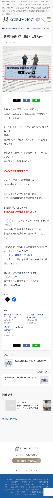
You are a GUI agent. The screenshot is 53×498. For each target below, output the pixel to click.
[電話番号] (43, 20)
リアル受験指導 (18, 272)
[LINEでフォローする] (26, 471)
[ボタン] (37, 20)
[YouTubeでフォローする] (31, 471)
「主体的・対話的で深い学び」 (19, 255)
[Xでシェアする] (17, 100)
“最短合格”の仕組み (26, 460)
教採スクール (9, 418)
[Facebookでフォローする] (17, 471)
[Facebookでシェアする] (26, 100)
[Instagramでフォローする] (21, 471)
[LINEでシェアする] (36, 100)
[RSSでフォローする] (36, 471)
